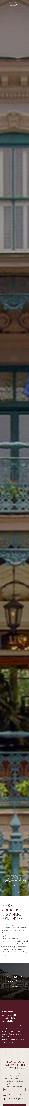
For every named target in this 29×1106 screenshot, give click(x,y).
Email (6, 1089)
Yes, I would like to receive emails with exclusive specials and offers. (16, 1099)
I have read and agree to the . (16, 1095)
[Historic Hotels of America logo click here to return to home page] (14, 4)
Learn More (14, 986)
